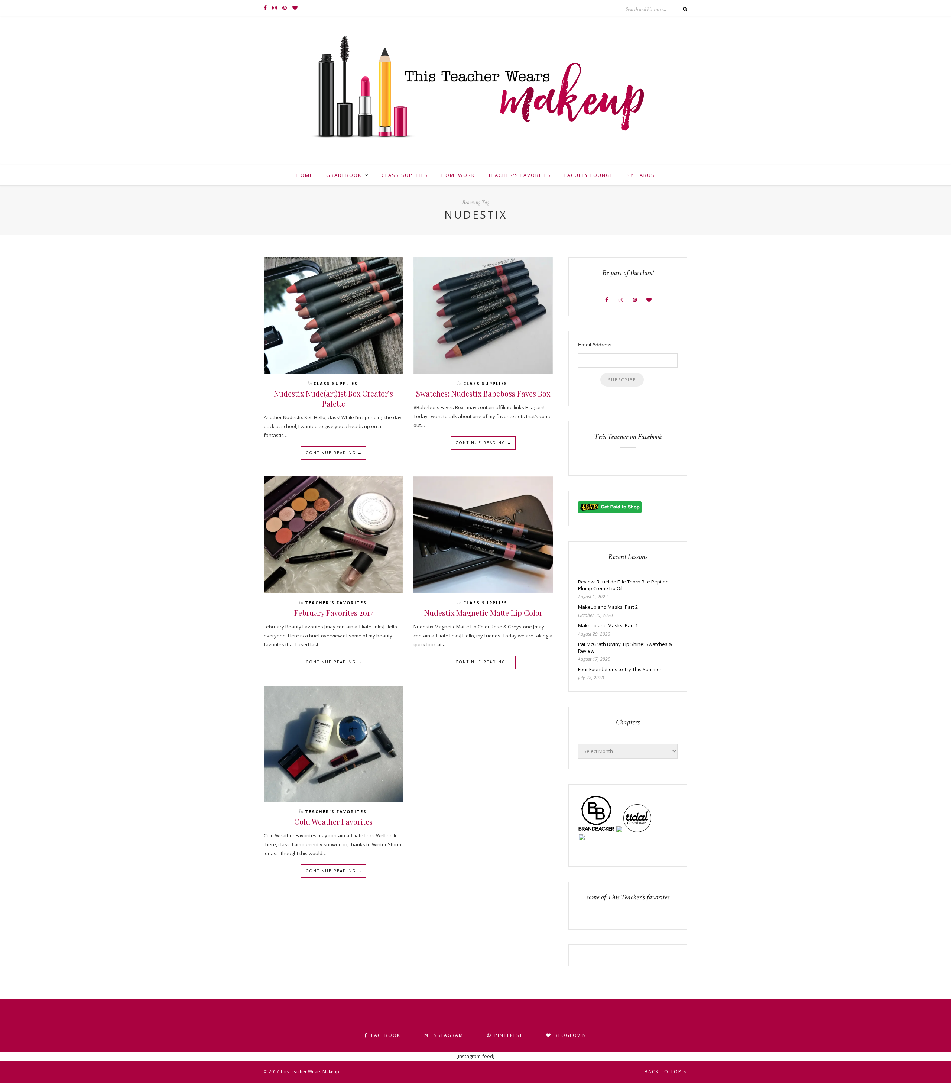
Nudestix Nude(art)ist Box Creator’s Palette (333, 398)
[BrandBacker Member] (596, 830)
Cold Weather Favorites (333, 822)
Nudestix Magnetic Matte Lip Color (483, 613)
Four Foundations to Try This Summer (620, 669)
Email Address (594, 344)
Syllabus (641, 175)
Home (304, 175)
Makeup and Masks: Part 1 (608, 625)
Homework (458, 175)
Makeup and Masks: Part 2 (608, 607)
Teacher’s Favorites (519, 175)
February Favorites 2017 (333, 613)
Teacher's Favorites (336, 602)
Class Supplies (405, 175)
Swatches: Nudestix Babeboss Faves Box (483, 393)
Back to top (664, 1072)
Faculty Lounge (589, 175)
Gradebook (344, 175)
